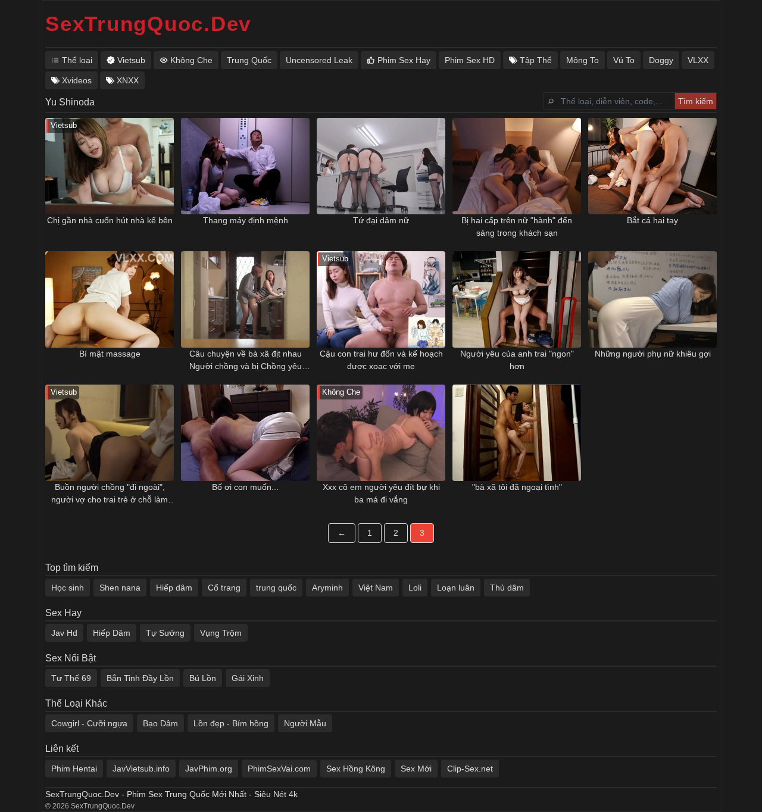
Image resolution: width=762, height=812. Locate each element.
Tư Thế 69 (71, 678)
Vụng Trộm (221, 633)
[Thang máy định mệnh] (245, 166)
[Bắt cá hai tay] (652, 166)
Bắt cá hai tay (652, 220)
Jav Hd (64, 633)
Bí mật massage (109, 353)
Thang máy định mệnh (245, 220)
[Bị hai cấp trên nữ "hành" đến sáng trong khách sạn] (516, 166)
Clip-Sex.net (470, 768)
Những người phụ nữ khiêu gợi (653, 353)
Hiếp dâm (174, 587)
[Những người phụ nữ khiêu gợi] (652, 299)
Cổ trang (224, 587)
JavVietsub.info (141, 768)
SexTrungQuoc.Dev (148, 23)
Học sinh (67, 587)
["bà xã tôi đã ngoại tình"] (516, 433)
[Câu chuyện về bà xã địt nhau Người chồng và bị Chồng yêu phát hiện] (245, 299)
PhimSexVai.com (279, 768)
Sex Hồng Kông (355, 768)
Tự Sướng (165, 633)
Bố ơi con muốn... (245, 487)
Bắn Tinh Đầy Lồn (140, 678)
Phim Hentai (74, 768)
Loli (414, 587)
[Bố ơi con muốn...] (245, 433)
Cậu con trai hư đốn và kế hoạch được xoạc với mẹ (381, 360)
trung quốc (276, 587)
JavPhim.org (208, 768)
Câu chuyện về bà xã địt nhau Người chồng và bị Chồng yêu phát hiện (245, 361)
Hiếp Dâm (111, 633)
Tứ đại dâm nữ (381, 220)
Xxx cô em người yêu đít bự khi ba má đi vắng (381, 493)
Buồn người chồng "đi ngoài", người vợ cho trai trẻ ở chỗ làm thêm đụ (109, 494)
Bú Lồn (202, 678)
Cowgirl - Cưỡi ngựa (89, 723)
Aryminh (327, 587)
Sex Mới (416, 768)
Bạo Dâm (160, 723)
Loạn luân (455, 587)
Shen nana (119, 587)
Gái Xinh (248, 678)
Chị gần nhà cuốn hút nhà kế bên (110, 220)
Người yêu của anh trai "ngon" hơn (517, 360)
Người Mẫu (305, 723)
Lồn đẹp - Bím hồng (230, 723)
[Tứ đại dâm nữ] (381, 166)
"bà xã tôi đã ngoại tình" (517, 487)
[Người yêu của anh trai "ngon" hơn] (516, 299)
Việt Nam (375, 587)
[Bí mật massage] (109, 299)
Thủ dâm (507, 587)
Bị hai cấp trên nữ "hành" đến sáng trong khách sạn (516, 227)
